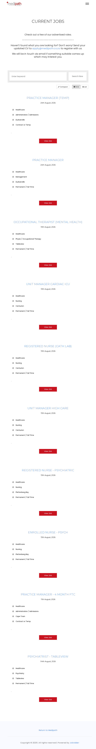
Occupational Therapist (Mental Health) (48, 222)
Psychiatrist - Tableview (48, 656)
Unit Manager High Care (48, 408)
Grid (77, 87)
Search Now (77, 76)
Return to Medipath (48, 730)
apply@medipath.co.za (46, 48)
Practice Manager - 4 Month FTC (48, 594)
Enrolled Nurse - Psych (48, 532)
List (85, 87)
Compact (63, 87)
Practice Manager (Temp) (48, 98)
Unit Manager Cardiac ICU (48, 284)
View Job (48, 141)
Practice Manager (48, 160)
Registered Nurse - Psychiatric (48, 470)
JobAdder (74, 742)
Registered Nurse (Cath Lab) (48, 346)
